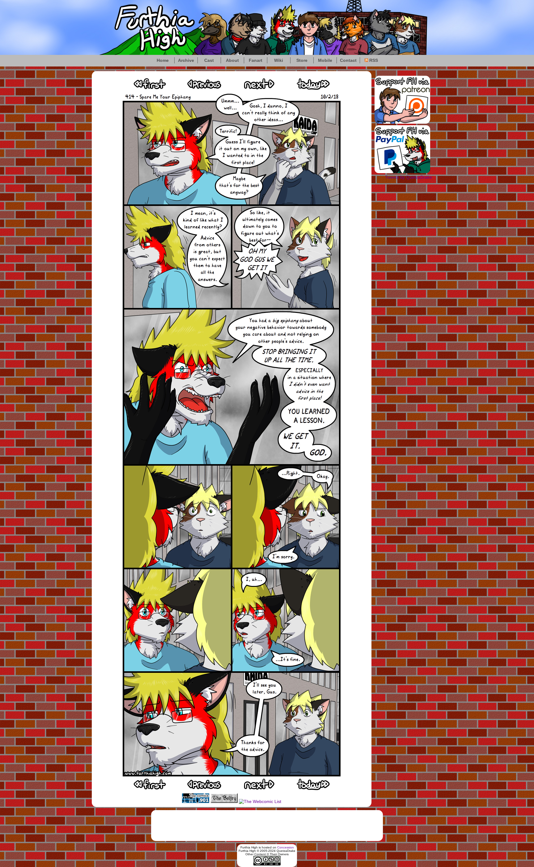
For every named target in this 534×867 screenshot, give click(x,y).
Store (301, 60)
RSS (373, 60)
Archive (186, 60)
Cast (209, 60)
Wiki (278, 60)
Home (163, 60)
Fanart (255, 60)
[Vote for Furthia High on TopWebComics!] (195, 801)
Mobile (325, 60)
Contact (348, 60)
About (232, 60)
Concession (285, 847)
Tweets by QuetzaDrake (408, 177)
